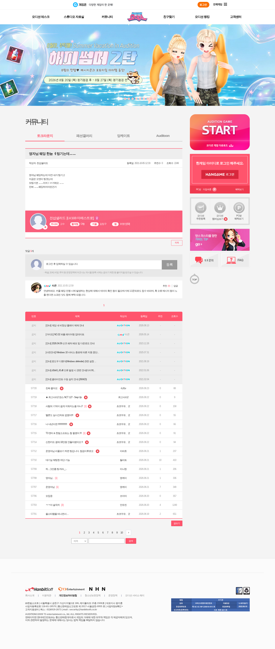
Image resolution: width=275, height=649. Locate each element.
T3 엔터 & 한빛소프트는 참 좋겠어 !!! (66, 433)
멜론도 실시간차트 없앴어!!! (60, 415)
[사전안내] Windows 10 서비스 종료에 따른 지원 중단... (72, 352)
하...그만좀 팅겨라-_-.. (56, 469)
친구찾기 (169, 16)
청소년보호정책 (92, 595)
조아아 (123, 496)
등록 (169, 264)
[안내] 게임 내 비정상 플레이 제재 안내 (65, 325)
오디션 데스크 (40, 16)
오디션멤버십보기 (217, 217)
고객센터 (235, 16)
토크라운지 (45, 136)
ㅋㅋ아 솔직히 (54, 505)
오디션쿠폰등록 (200, 217)
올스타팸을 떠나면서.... (57, 514)
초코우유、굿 (123, 406)
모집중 (49, 496)
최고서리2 (123, 397)
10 (121, 532)
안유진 (123, 505)
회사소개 (29, 595)
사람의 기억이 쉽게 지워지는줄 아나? (66, 406)
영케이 (123, 478)
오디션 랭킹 (202, 16)
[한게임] (57, 4)
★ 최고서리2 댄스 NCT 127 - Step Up (64, 397)
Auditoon (162, 136)
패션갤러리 (84, 136)
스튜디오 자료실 (74, 16)
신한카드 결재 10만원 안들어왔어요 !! (64, 442)
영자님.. (51, 478)
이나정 (123, 469)
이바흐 (123, 451)
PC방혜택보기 (238, 217)
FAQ (235, 260)
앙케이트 (123, 136)
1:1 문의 (204, 260)
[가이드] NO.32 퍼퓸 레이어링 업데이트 (65, 334)
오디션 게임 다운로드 (220, 145)
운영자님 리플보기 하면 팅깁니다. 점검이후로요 (70, 451)
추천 (165, 286)
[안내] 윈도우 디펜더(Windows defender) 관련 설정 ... (71, 361)
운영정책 (112, 595)
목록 (177, 242)
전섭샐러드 (42, 163)
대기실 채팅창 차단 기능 (58, 460)
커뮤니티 (107, 16)
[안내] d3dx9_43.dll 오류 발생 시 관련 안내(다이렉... (70, 370)
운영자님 (52, 487)
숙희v (123, 388)
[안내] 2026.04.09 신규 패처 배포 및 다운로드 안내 (70, 343)
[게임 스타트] (220, 127)
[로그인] (203, 4)
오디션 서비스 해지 (134, 595)
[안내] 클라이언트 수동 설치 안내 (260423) (66, 379)
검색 (131, 541)
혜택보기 (239, 189)
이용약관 (46, 595)
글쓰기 (177, 523)
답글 (176, 286)
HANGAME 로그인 (220, 174)
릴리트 (123, 460)
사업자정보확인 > (115, 606)
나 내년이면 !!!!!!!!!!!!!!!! (57, 424)
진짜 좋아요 (52, 388)
